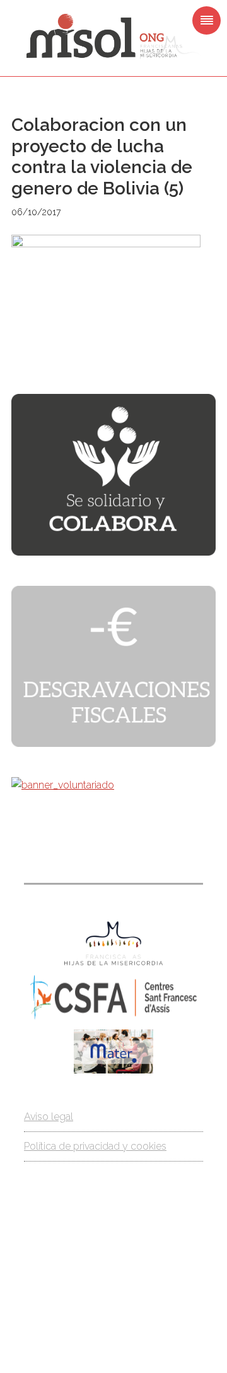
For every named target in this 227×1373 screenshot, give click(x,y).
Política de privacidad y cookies (95, 1146)
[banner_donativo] (113, 552)
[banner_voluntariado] (62, 785)
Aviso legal (48, 1117)
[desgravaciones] (113, 743)
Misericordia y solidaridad (113, 36)
